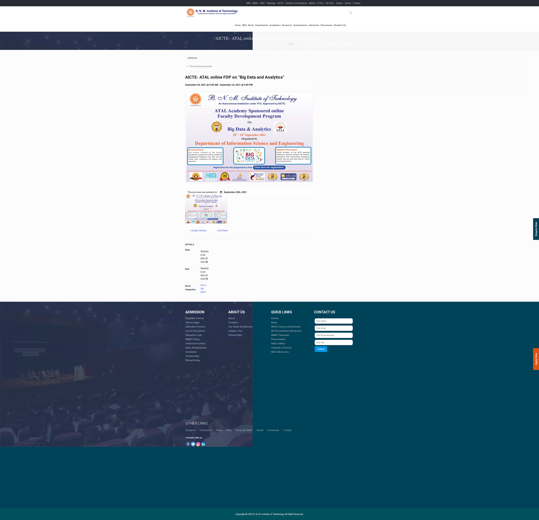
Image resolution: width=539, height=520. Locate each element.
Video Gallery (278, 343)
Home (291, 44)
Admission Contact (196, 343)
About (231, 318)
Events (274, 318)
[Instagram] (198, 444)
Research (190, 430)
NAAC (255, 3)
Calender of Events (281, 347)
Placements (206, 430)
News (274, 322)
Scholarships (192, 356)
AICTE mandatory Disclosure (286, 331)
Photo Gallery (278, 339)
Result (260, 430)
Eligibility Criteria (195, 318)
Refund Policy (193, 360)
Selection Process (195, 326)
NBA (248, 3)
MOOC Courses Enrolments (286, 326)
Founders (233, 322)
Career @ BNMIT (244, 430)
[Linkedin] (203, 444)
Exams (339, 3)
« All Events (192, 57)
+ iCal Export (222, 230)
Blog (229, 430)
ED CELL (330, 3)
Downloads (273, 430)
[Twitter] (193, 444)
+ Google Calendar (198, 230)
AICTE (281, 3)
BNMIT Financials (280, 335)
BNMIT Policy (193, 339)
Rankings (271, 3)
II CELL (320, 3)
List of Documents (195, 331)
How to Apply (192, 322)
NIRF (262, 3)
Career (348, 3)
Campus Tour (235, 331)
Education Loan (194, 335)
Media (312, 3)
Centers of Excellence (296, 3)
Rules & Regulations (196, 347)
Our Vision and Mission (240, 326)
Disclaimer (191, 352)
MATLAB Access (280, 352)
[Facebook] (188, 444)
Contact (356, 3)
